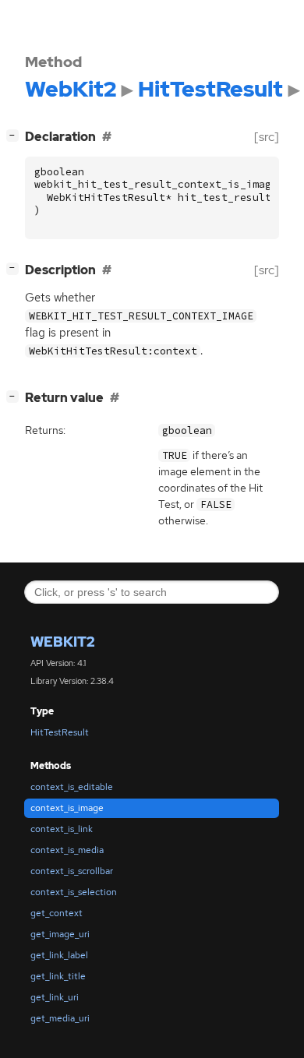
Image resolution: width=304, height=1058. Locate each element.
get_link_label (59, 955)
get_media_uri (60, 1018)
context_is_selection (73, 892)
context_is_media (67, 850)
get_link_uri (54, 997)
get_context (56, 913)
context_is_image (67, 808)
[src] (266, 137)
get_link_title (58, 976)
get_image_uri (60, 934)
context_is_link (61, 829)
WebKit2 (62, 641)
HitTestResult (59, 732)
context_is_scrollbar (71, 871)
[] (15, 135)
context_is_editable (71, 787)
